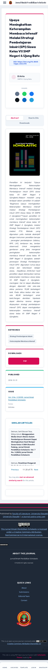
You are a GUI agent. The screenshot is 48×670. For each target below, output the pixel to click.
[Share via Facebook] (31, 94)
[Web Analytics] (4, 545)
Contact (24, 600)
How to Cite (34, 118)
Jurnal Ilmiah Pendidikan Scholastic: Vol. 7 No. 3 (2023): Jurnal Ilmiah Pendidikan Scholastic (23, 451)
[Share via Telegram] (31, 100)
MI (30, 657)
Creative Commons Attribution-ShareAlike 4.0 (24, 643)
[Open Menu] (4, 2)
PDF (25, 361)
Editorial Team (24, 596)
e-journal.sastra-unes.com (33, 516)
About (24, 588)
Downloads (25, 123)
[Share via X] (17, 100)
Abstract (15, 118)
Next (36, 469)
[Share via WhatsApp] (24, 94)
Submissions (24, 592)
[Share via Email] (17, 94)
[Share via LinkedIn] (24, 100)
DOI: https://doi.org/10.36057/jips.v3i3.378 (25, 63)
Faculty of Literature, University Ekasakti (30, 513)
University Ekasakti (11, 516)
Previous (15, 469)
